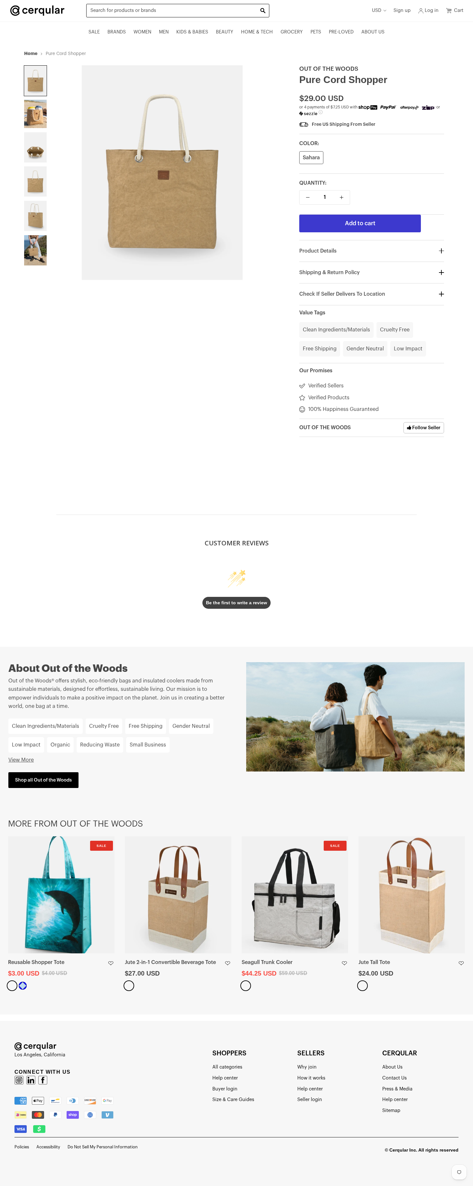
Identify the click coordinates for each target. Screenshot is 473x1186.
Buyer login (224, 1089)
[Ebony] (12, 986)
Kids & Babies (192, 32)
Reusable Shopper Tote (36, 962)
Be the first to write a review (236, 602)
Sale (94, 32)
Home (30, 53)
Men (164, 32)
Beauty (224, 32)
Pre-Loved (341, 32)
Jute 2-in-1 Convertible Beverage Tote (170, 962)
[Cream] (129, 986)
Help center (225, 1078)
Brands (116, 32)
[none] (35, 80)
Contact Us (394, 1078)
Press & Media (397, 1089)
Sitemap (391, 1110)
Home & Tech (257, 32)
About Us (373, 32)
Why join (307, 1067)
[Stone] (246, 986)
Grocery (292, 32)
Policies (21, 1147)
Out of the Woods (328, 69)
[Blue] (23, 986)
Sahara (311, 157)
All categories (227, 1067)
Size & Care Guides (233, 1099)
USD (376, 10)
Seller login (309, 1099)
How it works (311, 1078)
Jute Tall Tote (374, 962)
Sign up (402, 10)
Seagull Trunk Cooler (267, 962)
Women (142, 32)
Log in (432, 10)
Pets (316, 32)
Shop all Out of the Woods (43, 780)
